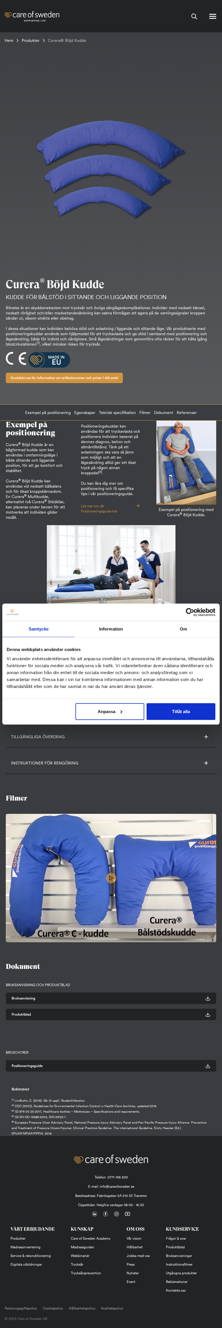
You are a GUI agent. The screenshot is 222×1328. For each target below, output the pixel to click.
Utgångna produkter (181, 1273)
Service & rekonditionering (30, 1256)
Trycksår (77, 1264)
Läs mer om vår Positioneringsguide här (99, 508)
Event (131, 1282)
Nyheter (133, 1273)
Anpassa (106, 711)
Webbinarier (80, 1256)
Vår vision (134, 1238)
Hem (9, 40)
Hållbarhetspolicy (82, 1308)
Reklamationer (177, 1282)
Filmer (145, 412)
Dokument (163, 412)
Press (130, 1264)
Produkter (31, 40)
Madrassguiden (82, 1247)
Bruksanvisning (23, 998)
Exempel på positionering (48, 412)
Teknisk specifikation (117, 412)
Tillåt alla (181, 711)
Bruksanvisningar (179, 1256)
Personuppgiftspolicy (21, 1308)
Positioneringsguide (27, 1066)
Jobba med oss (138, 1256)
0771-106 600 (118, 1177)
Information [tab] (111, 628)
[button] (204, 736)
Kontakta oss (176, 1290)
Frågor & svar (176, 1238)
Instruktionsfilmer (179, 1264)
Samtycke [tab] (39, 628)
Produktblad (21, 1014)
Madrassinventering (25, 1247)
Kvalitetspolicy (112, 1308)
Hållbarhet (135, 1247)
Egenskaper (84, 412)
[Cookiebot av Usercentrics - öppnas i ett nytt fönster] (190, 612)
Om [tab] (183, 628)
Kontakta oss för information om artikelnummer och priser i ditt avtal (64, 378)
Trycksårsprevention (86, 1273)
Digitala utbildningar (26, 1264)
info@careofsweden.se (117, 1187)
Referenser (187, 412)
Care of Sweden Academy (90, 1238)
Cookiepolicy (53, 1308)
